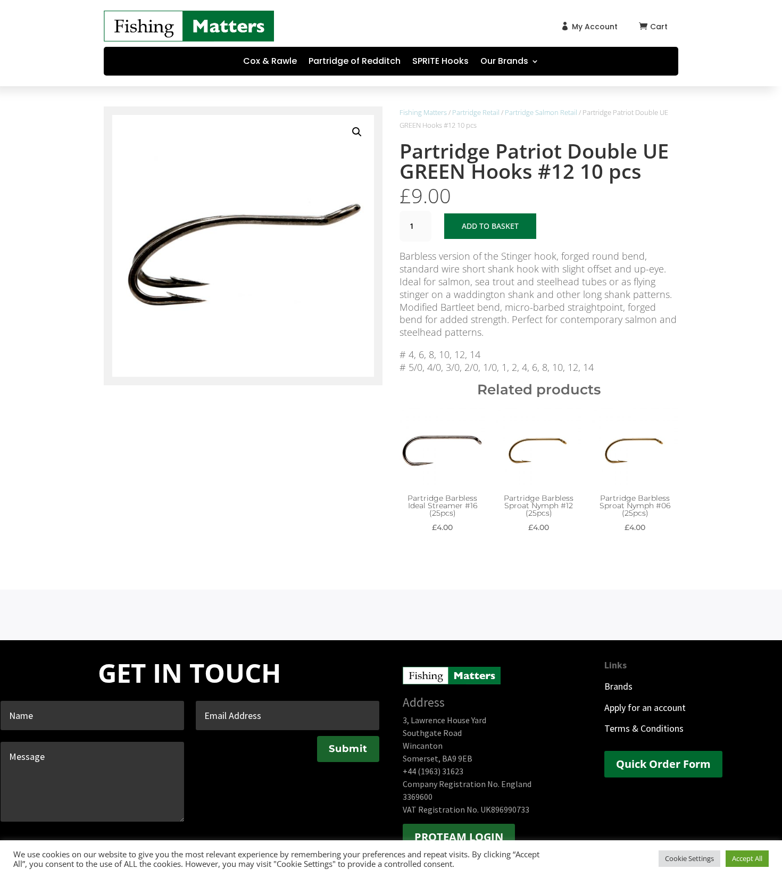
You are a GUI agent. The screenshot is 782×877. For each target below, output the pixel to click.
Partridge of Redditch (355, 62)
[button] (357, 132)
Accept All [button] (747, 858)
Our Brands (504, 62)
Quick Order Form (663, 764)
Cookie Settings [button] (689, 858)
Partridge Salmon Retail (541, 112)
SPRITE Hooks (440, 62)
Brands (618, 686)
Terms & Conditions (644, 728)
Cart (659, 26)
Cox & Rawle (270, 62)
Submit (348, 749)
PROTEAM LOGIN (458, 837)
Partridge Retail (476, 112)
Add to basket (490, 226)
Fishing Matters (423, 112)
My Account (595, 26)
